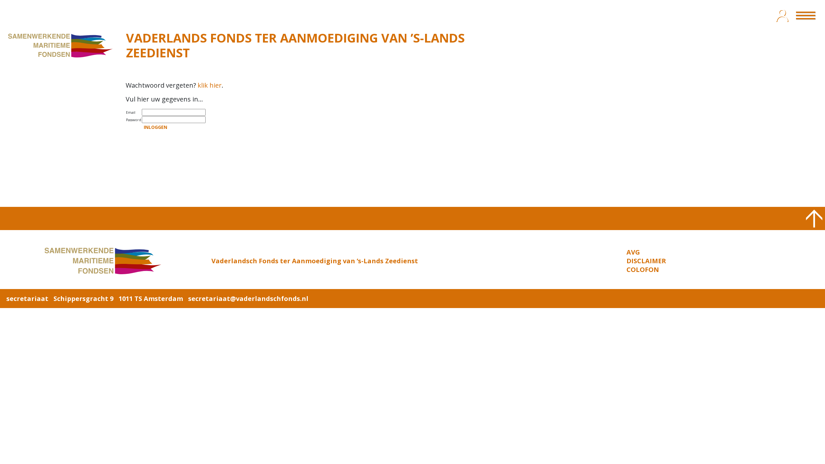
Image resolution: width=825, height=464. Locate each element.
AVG (633, 252)
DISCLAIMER (646, 260)
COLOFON (642, 269)
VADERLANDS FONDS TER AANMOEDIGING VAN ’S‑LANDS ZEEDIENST (295, 45)
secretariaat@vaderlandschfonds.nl (248, 298)
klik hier (210, 85)
